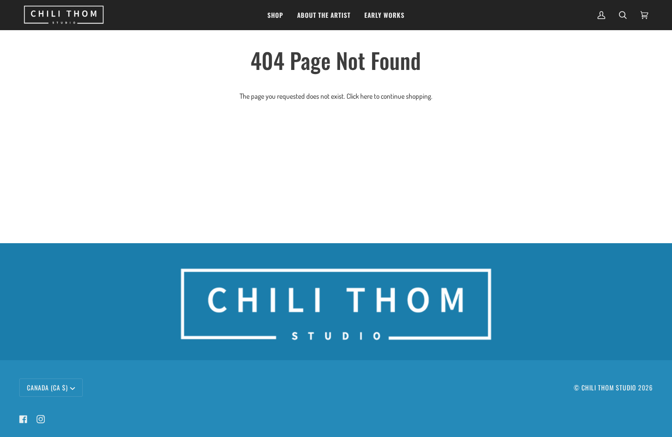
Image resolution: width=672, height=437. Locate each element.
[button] (275, 15)
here (366, 96)
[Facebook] (23, 419)
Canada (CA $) (47, 387)
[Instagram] (41, 419)
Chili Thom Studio (608, 387)
